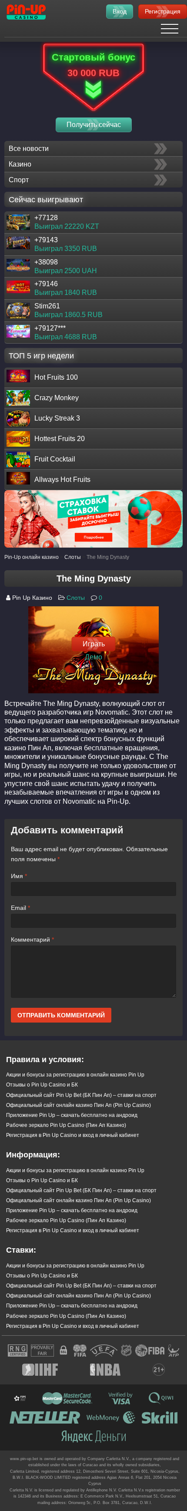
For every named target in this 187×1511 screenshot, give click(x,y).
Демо (93, 657)
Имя (19, 876)
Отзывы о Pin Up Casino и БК (42, 1085)
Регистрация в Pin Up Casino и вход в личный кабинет (72, 1135)
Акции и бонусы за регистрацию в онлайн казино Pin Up (75, 1075)
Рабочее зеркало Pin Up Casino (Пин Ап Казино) (66, 1125)
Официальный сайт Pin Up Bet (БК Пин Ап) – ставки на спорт (81, 1095)
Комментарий (32, 939)
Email (20, 907)
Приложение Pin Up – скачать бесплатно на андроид (71, 1115)
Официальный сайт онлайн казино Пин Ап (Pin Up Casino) (78, 1105)
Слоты (76, 597)
